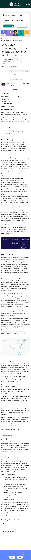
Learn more (21, 26)
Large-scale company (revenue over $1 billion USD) (20, 71)
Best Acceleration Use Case (16, 79)
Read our (20, 554)
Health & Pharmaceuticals (16, 69)
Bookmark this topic (8, 531)
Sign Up (7, 26)
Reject (19, 557)
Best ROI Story (13, 74)
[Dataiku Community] (16, 4)
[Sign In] (29, 4)
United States (13, 66)
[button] (29, 14)
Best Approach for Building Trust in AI (18, 76)
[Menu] (2, 4)
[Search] (26, 4)
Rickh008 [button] (9, 83)
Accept (12, 557)
